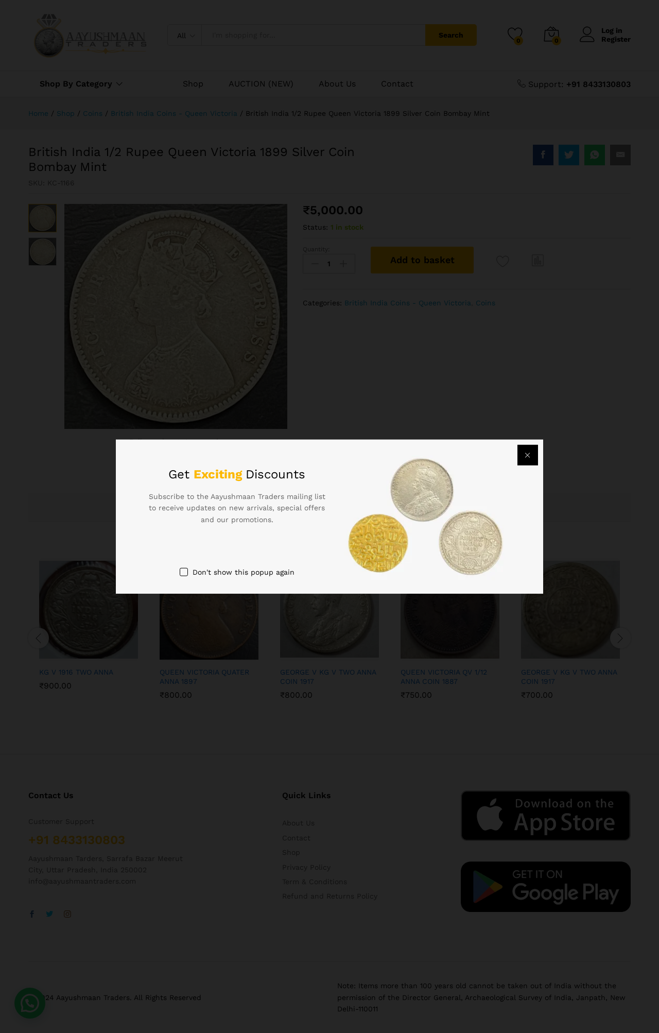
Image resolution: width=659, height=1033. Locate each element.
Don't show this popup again (243, 572)
